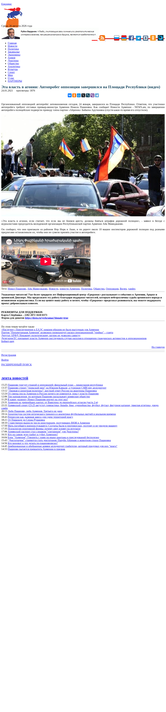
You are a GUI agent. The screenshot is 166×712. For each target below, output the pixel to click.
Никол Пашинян (17, 288)
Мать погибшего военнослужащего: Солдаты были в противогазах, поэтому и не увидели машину (62, 425)
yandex (132, 288)
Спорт (11, 72)
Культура (13, 69)
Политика (13, 49)
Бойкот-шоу (7, 341)
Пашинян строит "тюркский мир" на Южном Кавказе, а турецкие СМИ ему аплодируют (57, 387)
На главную (158, 347)
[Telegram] (97, 95)
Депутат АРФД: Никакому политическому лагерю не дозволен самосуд (40, 335)
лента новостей (14, 378)
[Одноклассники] (74, 95)
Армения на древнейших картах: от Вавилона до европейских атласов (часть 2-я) (53, 402)
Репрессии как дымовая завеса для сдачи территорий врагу (40, 417)
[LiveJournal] (88, 95)
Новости (12, 46)
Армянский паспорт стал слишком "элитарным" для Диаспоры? (43, 431)
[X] (83, 95)
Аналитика (14, 66)
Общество (13, 63)
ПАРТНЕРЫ (15, 81)
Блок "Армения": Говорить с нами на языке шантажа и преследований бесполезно (53, 437)
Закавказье (14, 51)
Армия (11, 57)
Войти (5, 359)
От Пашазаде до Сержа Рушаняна (26, 420)
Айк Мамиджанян (37, 288)
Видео (123, 288)
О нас (11, 78)
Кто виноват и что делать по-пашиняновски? (33, 443)
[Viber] (92, 95)
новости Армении (70, 288)
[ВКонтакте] (70, 95)
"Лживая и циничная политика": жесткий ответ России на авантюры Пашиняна (52, 390)
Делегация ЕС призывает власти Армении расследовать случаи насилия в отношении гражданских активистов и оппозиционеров (74, 338)
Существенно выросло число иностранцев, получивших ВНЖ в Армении (49, 422)
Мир (10, 75)
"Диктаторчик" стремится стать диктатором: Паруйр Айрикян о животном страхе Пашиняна (59, 440)
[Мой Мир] (79, 95)
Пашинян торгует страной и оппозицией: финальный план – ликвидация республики (55, 384)
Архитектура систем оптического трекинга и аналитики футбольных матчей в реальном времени (62, 414)
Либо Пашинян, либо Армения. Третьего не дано (35, 411)
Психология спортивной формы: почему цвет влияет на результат (44, 428)
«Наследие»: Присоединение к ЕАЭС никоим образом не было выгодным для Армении (50, 329)
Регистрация (8, 355)
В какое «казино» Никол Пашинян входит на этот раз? (38, 399)
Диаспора (13, 60)
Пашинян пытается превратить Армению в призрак (36, 449)
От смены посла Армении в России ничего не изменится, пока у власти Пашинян (53, 393)
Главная (12, 43)
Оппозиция (112, 288)
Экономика (14, 54)
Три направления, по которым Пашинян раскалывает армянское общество (49, 396)
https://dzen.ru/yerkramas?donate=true (46, 318)
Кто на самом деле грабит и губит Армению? (33, 434)
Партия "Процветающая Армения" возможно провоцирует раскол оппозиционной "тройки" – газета (57, 332)
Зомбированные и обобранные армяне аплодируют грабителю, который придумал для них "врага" (62, 446)
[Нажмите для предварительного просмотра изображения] (83, 215)
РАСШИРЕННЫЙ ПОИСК (16, 364)
